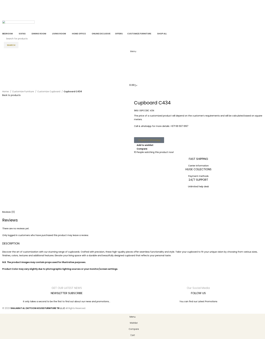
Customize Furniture (23, 91)
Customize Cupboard (49, 91)
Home (5, 91)
